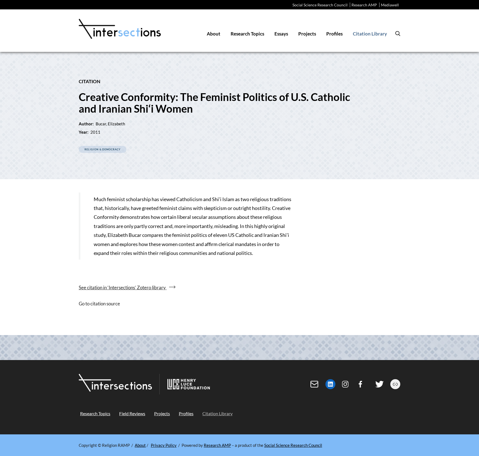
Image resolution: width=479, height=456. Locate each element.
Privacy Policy (164, 445)
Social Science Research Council (320, 4)
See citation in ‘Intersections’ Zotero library (123, 287)
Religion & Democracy (103, 149)
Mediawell (390, 4)
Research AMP (364, 4)
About (140, 445)
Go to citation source (99, 303)
